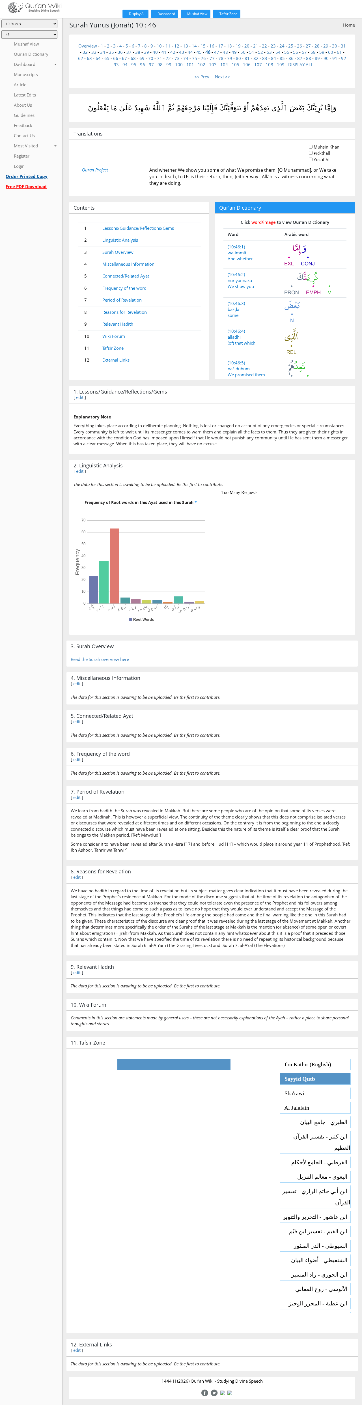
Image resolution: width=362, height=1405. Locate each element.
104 (224, 64)
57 (304, 52)
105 (235, 64)
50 (242, 52)
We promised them (246, 374)
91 (334, 58)
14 (194, 46)
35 (111, 52)
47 (216, 52)
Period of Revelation (122, 300)
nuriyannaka (240, 280)
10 (159, 46)
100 (179, 64)
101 (190, 64)
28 (317, 46)
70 (150, 58)
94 (125, 64)
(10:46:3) (236, 303)
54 (278, 52)
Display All (136, 13)
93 (116, 64)
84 (273, 58)
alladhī (234, 337)
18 (229, 46)
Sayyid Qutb (297, 1079)
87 (299, 58)
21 (255, 46)
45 (199, 52)
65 (106, 58)
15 (203, 46)
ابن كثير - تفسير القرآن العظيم (321, 1142)
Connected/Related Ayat (125, 276)
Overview (87, 46)
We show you (241, 286)
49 (234, 52)
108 (269, 64)
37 (129, 52)
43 (181, 52)
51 (251, 52)
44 (190, 52)
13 (185, 46)
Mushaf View (196, 13)
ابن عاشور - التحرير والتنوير (316, 1217)
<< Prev (201, 77)
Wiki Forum (113, 336)
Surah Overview (117, 252)
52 (260, 52)
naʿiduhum (239, 368)
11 (168, 46)
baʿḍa (233, 309)
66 (115, 58)
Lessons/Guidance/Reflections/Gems (138, 228)
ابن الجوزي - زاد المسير (320, 1274)
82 (255, 58)
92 (343, 58)
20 (246, 46)
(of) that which (241, 343)
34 (102, 52)
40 (155, 52)
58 (313, 52)
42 (172, 52)
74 (185, 58)
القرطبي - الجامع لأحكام (320, 1162)
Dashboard (166, 13)
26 (299, 46)
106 (247, 64)
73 (177, 58)
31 (343, 46)
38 (137, 52)
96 (142, 64)
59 (321, 52)
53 (269, 52)
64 (98, 58)
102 (201, 64)
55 (286, 52)
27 (308, 46)
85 (282, 58)
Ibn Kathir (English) (305, 1064)
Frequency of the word (124, 288)
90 (326, 58)
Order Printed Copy (27, 176)
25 (290, 46)
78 (220, 58)
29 (325, 46)
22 (264, 46)
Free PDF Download (26, 186)
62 (80, 58)
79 (229, 58)
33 (93, 52)
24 (282, 46)
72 (168, 58)
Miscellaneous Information (128, 264)
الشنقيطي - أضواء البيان (320, 1260)
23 (273, 46)
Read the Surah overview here (100, 659)
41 (164, 52)
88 (308, 58)
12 (176, 46)
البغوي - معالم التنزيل (323, 1177)
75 (194, 58)
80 (238, 58)
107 (258, 64)
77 (212, 58)
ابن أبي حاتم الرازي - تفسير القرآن (316, 1197)
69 (142, 58)
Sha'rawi (292, 1093)
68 (133, 58)
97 (151, 64)
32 (85, 52)
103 (213, 64)
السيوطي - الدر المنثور (322, 1246)
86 (291, 58)
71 (159, 58)
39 (146, 52)
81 (247, 58)
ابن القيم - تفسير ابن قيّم (319, 1231)
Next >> (222, 77)
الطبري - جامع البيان (325, 1122)
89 (317, 58)
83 (264, 58)
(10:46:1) (236, 247)
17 (220, 46)
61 (339, 52)
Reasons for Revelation (124, 312)
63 (89, 58)
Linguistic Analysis (120, 240)
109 (281, 64)
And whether (240, 258)
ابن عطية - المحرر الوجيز (319, 1303)
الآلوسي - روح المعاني (322, 1289)
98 (160, 64)
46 (207, 52)
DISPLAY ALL (300, 64)
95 (133, 64)
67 (124, 58)
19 (238, 46)
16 (211, 46)
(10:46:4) (236, 331)
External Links (116, 360)
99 (168, 64)
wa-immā (237, 252)
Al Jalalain (294, 1108)
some (233, 315)
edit (79, 397)
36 (120, 52)
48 (225, 52)
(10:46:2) (236, 274)
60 (330, 52)
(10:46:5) (236, 363)
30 (334, 46)
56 (295, 52)
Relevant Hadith (117, 324)
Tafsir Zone (228, 13)
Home (349, 25)
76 (203, 58)
